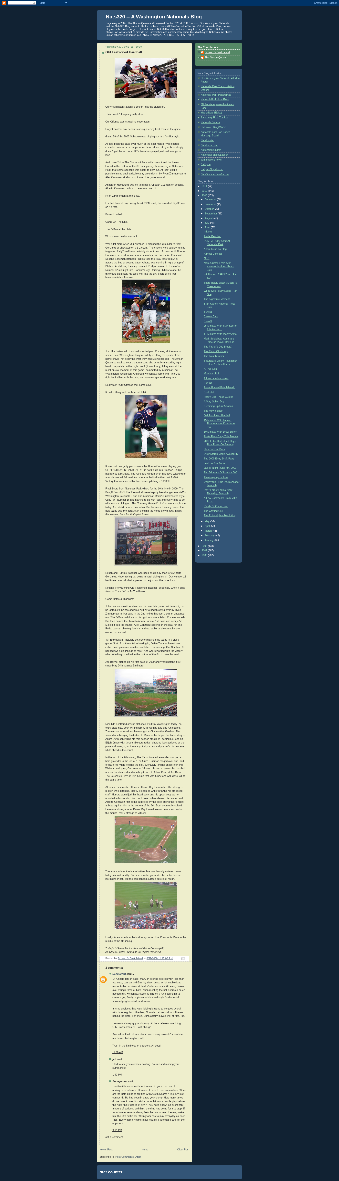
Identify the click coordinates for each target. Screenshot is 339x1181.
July (207, 222)
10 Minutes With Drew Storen (220, 431)
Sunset (208, 311)
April (208, 526)
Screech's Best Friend (217, 52)
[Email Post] (182, 958)
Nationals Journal (210, 122)
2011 (205, 186)
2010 (205, 191)
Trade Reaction (212, 236)
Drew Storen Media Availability (221, 454)
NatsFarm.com (209, 145)
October (209, 209)
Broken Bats (211, 316)
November (211, 204)
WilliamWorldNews (211, 159)
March (208, 530)
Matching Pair (212, 373)
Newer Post (106, 1149)
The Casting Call (213, 511)
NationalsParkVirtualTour (215, 99)
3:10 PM (117, 1130)
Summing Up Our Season (218, 406)
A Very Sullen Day (214, 401)
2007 (205, 550)
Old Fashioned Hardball (217, 415)
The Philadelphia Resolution (219, 515)
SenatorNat (119, 974)
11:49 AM (117, 1052)
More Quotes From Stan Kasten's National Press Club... (219, 266)
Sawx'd (208, 321)
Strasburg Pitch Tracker (214, 117)
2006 (205, 555)
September (211, 213)
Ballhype (206, 164)
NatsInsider (207, 140)
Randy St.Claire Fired (216, 506)
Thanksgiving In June (216, 477)
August (209, 218)
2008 (205, 546)
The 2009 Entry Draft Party (219, 458)
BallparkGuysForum (212, 169)
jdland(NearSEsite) (211, 112)
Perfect (208, 382)
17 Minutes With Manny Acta (220, 334)
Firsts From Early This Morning (221, 436)
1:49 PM (117, 1074)
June (208, 227)
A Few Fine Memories (216, 378)
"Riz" (207, 258)
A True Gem (211, 369)
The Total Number (214, 356)
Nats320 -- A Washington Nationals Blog (154, 17)
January (209, 540)
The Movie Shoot (213, 410)
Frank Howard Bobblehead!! (219, 387)
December (211, 199)
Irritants (208, 231)
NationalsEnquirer (211, 150)
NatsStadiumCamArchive (215, 174)
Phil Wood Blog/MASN (213, 127)
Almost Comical (213, 253)
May (207, 521)
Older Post (183, 1149)
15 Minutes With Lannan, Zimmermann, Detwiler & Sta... (219, 423)
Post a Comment (113, 1137)
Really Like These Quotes (218, 397)
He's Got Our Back (214, 449)
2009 (205, 195)
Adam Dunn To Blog (215, 249)
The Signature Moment (217, 299)
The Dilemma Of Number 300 (220, 472)
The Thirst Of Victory (216, 351)
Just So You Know (214, 463)
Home (145, 1149)
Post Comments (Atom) (128, 1157)
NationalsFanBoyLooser (214, 154)
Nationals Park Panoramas (216, 94)
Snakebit (209, 392)
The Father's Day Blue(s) (218, 346)
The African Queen (215, 57)
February (210, 535)
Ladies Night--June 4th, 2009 (220, 468)
